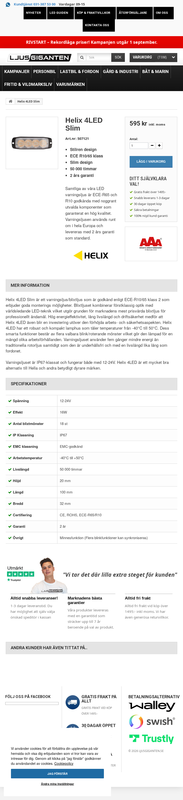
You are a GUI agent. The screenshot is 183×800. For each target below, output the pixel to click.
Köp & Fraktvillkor (93, 13)
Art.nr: (70, 138)
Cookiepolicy (63, 763)
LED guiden (59, 13)
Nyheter (33, 13)
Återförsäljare (133, 13)
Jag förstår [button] (57, 773)
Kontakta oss (97, 25)
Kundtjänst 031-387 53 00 (35, 4)
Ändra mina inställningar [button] (57, 784)
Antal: (134, 139)
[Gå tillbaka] (10, 101)
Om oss (162, 13)
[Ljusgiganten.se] (39, 58)
